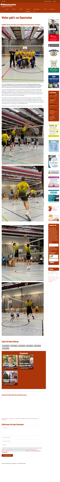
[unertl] (53, 50)
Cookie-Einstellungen (21, 463)
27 (53, 280)
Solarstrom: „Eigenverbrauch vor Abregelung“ (53, 112)
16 (58, 277)
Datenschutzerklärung (53, 248)
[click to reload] (53, 256)
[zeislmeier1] (53, 171)
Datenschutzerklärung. (6, 450)
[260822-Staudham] (26, 355)
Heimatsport (34, 418)
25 (50, 280)
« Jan (49, 281)
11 (50, 277)
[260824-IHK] (10, 355)
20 (53, 278)
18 (50, 278)
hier (50, 241)
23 (58, 278)
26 (51, 280)
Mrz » (52, 281)
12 (51, 277)
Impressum (14, 463)
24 (48, 280)
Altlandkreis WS (23, 418)
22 (56, 278)
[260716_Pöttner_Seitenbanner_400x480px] (53, 190)
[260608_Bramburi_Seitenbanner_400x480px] (53, 140)
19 (51, 278)
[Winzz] (53, 59)
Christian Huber (5, 418)
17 (48, 278)
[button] (33, 11)
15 (56, 277)
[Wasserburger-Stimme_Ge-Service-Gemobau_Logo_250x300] (53, 124)
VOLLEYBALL (4, 419)
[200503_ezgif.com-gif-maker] (53, 155)
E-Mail (50, 242)
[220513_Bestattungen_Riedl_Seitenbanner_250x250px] (53, 177)
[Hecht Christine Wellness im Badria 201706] (53, 214)
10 (48, 277)
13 (53, 277)
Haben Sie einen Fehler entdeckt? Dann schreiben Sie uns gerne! (14, 395)
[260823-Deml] (10, 371)
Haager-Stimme (28, 418)
